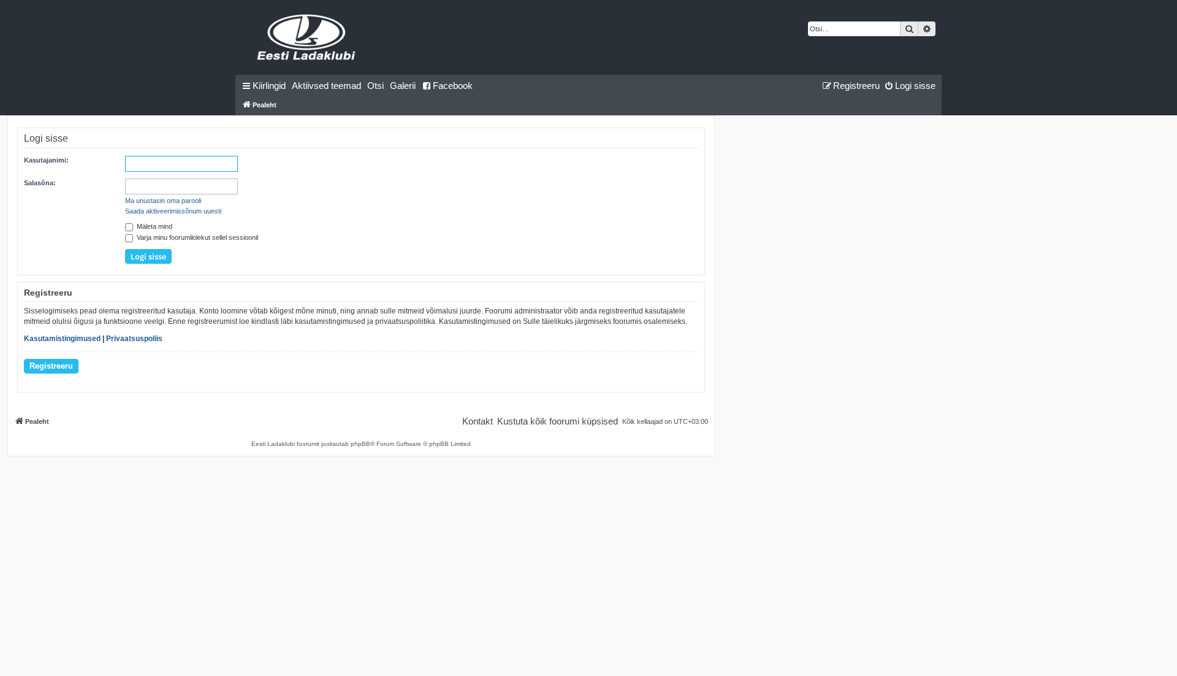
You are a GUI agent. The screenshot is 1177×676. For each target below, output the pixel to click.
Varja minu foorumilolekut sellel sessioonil (196, 237)
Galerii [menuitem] (403, 85)
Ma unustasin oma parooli (163, 200)
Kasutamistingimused (62, 338)
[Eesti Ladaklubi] (306, 37)
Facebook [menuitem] (453, 85)
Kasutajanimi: (46, 160)
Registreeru (51, 366)
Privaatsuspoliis (134, 338)
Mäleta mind (153, 226)
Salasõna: (40, 182)
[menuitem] (326, 86)
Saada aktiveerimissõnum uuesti (173, 211)
